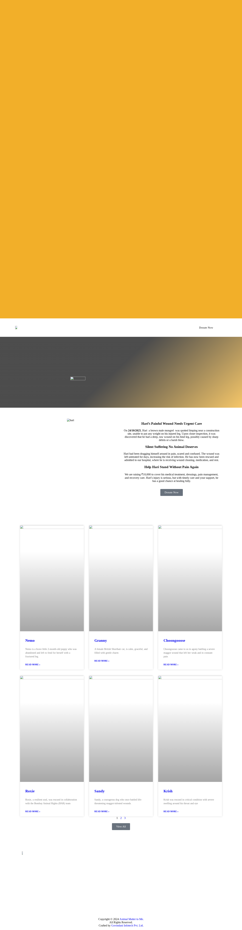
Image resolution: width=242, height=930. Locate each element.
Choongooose (174, 640)
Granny (100, 640)
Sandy (99, 791)
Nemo (30, 640)
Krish (168, 791)
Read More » (32, 664)
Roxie (30, 791)
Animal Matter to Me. (131, 919)
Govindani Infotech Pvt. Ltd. (127, 925)
